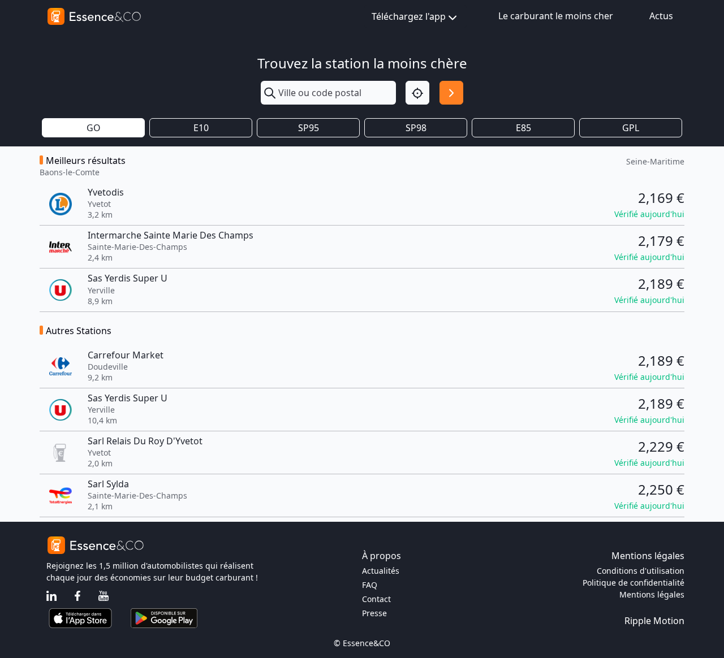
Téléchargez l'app (409, 16)
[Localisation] (417, 93)
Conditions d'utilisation (640, 570)
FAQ (369, 584)
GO (94, 128)
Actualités (380, 570)
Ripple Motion (654, 620)
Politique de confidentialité (633, 582)
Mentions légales (651, 594)
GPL (630, 128)
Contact (376, 599)
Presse (374, 613)
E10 (201, 128)
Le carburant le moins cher (555, 16)
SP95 (308, 128)
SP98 (416, 128)
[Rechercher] (451, 93)
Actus (661, 16)
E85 (523, 128)
